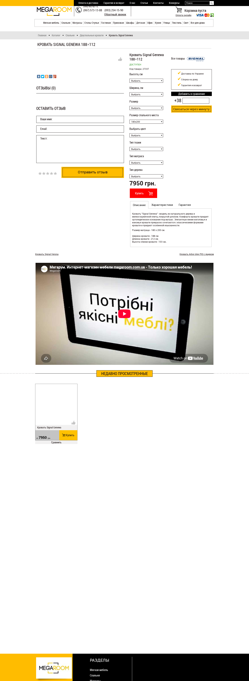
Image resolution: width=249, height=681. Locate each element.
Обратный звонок (115, 14)
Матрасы (77, 22)
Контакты (158, 3)
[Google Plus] (54, 76)
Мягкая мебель (51, 22)
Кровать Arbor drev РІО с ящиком (197, 254)
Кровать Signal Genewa (49, 427)
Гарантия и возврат (114, 3)
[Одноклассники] (46, 76)
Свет (186, 22)
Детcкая (140, 22)
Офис (150, 22)
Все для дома (198, 22)
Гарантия (185, 205)
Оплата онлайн (183, 15)
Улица (166, 22)
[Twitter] (42, 76)
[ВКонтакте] (38, 76)
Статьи (144, 3)
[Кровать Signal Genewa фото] (80, 60)
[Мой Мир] (50, 76)
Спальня (65, 22)
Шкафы (130, 22)
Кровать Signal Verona (47, 254)
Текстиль (177, 22)
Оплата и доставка (88, 3)
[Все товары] (196, 64)
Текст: (44, 138)
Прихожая (118, 22)
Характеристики (162, 205)
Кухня (158, 22)
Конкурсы (174, 3)
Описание (139, 205)
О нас (132, 3)
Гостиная (106, 22)
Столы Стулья (91, 22)
